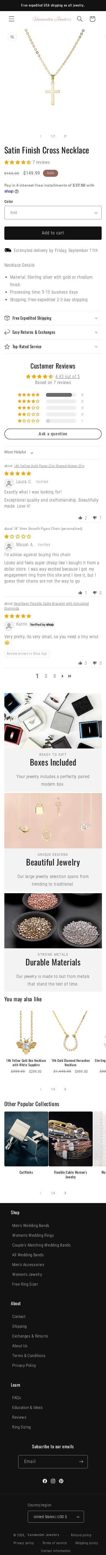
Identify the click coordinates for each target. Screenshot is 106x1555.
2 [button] (46, 676)
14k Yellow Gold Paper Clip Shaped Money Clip (49, 466)
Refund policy (81, 1535)
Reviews (19, 1417)
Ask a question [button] (53, 433)
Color (8, 201)
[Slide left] (41, 136)
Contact (18, 1316)
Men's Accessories (28, 1264)
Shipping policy (86, 1543)
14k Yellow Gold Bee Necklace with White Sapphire (26, 1062)
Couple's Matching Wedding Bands (41, 1245)
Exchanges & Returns (30, 1336)
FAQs (16, 1397)
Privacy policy (24, 1543)
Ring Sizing (21, 1427)
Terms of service (54, 1543)
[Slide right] (65, 136)
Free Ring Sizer (25, 1284)
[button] (11, 19)
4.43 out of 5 (67, 376)
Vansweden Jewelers (43, 1535)
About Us (20, 1345)
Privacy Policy (24, 1365)
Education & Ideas (27, 1407)
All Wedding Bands (28, 1254)
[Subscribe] (81, 1461)
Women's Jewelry (27, 1274)
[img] (17, 473)
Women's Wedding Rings (33, 1235)
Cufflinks (26, 1172)
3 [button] (55, 676)
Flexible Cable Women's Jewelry (70, 1174)
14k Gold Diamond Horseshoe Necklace (71, 1062)
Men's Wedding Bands (30, 1225)
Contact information (56, 1551)
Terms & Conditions (28, 1355)
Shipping (19, 1326)
